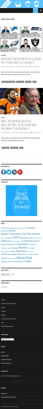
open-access (17, 254)
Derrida (12, 241)
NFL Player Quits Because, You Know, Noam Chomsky (19, 125)
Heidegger (14, 248)
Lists (33, 248)
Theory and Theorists (10, 261)
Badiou (32, 228)
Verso (22, 262)
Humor (3, 55)
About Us (4, 393)
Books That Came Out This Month (20, 233)
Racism (4, 258)
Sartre (14, 258)
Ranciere (9, 258)
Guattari (4, 248)
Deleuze (5, 240)
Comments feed (6, 359)
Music (27, 251)
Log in (3, 352)
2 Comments (35, 66)
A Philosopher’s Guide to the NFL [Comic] (21, 61)
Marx (13, 251)
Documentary (18, 241)
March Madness (6, 251)
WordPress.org (6, 363)
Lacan (29, 248)
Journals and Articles (8, 319)
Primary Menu (40, 10)
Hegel (8, 248)
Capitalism (9, 238)
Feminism (13, 244)
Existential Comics (8, 81)
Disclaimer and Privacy (8, 397)
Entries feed (5, 356)
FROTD (33, 244)
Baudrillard (5, 231)
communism (38, 238)
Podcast (4, 182)
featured (5, 244)
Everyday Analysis (7, 326)
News (3, 117)
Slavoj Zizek (24, 257)
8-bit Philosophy (7, 228)
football (20, 81)
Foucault (22, 244)
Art (28, 228)
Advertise (4, 287)
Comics (31, 238)
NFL (35, 81)
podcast (26, 254)
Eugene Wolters (22, 66)
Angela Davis (17, 228)
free (29, 244)
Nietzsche (6, 254)
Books (12, 230)
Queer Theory (34, 254)
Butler (2, 238)
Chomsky (6, 147)
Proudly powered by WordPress (9, 406)
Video (28, 261)
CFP (15, 237)
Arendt (24, 228)
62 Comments (36, 132)
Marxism (21, 251)
